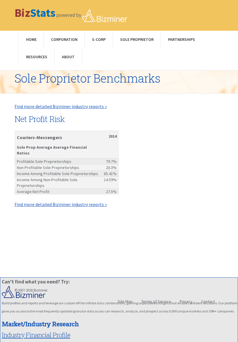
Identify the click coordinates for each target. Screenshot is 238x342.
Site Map (125, 301)
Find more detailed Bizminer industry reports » (61, 106)
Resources (36, 56)
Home (31, 39)
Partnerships (181, 39)
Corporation (64, 39)
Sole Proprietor (137, 39)
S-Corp (99, 39)
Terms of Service (156, 301)
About (68, 56)
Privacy (186, 301)
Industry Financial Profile (36, 335)
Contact (208, 301)
